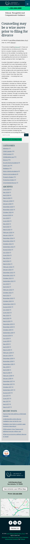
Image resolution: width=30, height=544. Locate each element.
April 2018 (6, 370)
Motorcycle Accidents (9, 174)
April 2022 (6, 295)
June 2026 (6, 189)
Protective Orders (8, 180)
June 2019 (6, 341)
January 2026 (7, 204)
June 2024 (6, 255)
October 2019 (7, 330)
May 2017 (6, 401)
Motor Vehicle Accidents (10, 171)
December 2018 (8, 358)
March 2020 (7, 321)
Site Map (11, 537)
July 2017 (6, 395)
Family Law (6, 165)
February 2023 (7, 290)
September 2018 (8, 364)
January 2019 (7, 355)
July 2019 (6, 338)
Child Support (7, 154)
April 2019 (6, 347)
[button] (28, 532)
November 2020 (8, 298)
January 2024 (7, 269)
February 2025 (7, 232)
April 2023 (6, 287)
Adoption (6, 148)
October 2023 (7, 278)
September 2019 (8, 332)
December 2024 (8, 238)
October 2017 (7, 387)
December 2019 (8, 324)
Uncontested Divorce (9, 183)
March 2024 (6, 264)
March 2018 (6, 373)
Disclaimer (5, 537)
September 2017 (8, 390)
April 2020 (6, 318)
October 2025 (7, 212)
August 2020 (7, 307)
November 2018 (8, 361)
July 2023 (6, 284)
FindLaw (22, 539)
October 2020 (7, 301)
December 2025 (8, 207)
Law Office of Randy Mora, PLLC (18, 40)
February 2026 (7, 201)
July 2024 (6, 252)
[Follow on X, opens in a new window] (15, 523)
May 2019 (6, 344)
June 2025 (6, 221)
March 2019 (6, 350)
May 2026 (6, 192)
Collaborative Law (8, 157)
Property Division (8, 177)
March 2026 (6, 198)
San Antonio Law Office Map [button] (15, 489)
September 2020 (8, 304)
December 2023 (8, 272)
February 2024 (7, 267)
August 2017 (7, 393)
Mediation (6, 168)
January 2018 (7, 378)
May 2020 (6, 315)
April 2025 (6, 226)
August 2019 (7, 335)
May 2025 (6, 224)
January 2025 (7, 235)
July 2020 (6, 310)
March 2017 (6, 407)
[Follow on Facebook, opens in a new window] (10, 523)
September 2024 (8, 247)
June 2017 (6, 398)
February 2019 (7, 352)
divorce (17, 47)
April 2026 (6, 195)
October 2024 (7, 244)
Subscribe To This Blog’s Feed (12, 139)
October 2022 (7, 292)
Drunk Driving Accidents (10, 163)
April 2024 (6, 261)
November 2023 (8, 275)
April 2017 (6, 404)
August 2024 (7, 249)
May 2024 (6, 258)
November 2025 (8, 209)
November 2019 (8, 327)
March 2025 (6, 229)
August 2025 (7, 215)
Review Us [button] (15, 528)
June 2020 (6, 312)
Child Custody (7, 151)
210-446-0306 (15, 8)
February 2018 (7, 375)
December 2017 (8, 381)
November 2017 (8, 384)
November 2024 (8, 241)
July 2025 (6, 218)
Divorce (13, 42)
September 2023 (8, 281)
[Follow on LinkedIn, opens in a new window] (19, 523)
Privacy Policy (18, 537)
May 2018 (6, 367)
